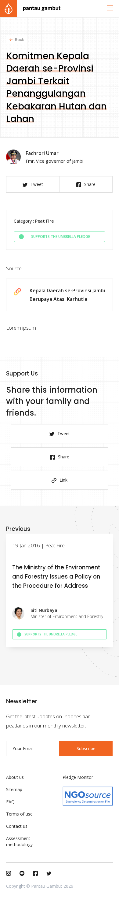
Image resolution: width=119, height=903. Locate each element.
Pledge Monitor (78, 777)
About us (15, 777)
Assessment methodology (19, 841)
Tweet (37, 184)
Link (63, 480)
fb (35, 873)
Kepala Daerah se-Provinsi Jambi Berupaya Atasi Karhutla (67, 294)
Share (90, 184)
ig (8, 873)
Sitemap (14, 789)
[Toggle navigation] (110, 8)
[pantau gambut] (30, 8)
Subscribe (86, 748)
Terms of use (19, 814)
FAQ (10, 802)
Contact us (16, 826)
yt (22, 873)
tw (48, 873)
